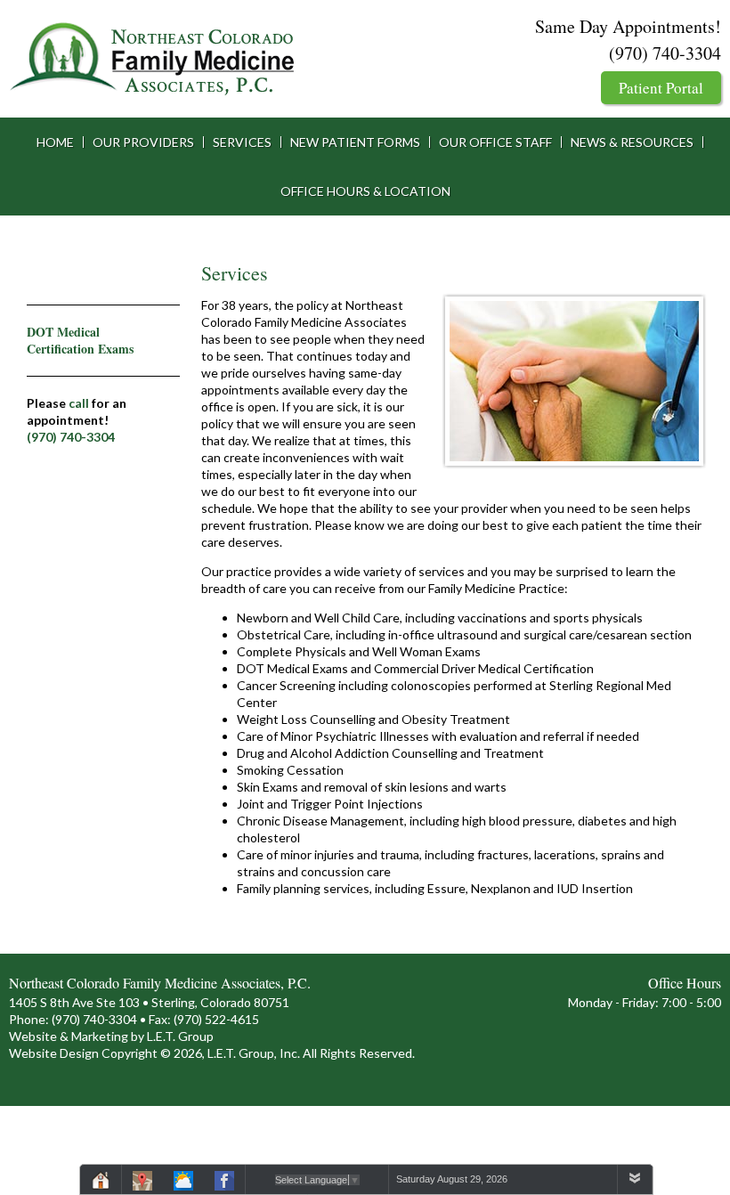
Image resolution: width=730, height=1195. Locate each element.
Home (55, 142)
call (79, 403)
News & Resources (632, 142)
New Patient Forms (355, 142)
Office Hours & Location (365, 191)
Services (242, 142)
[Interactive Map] (142, 1183)
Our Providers (143, 142)
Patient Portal (661, 87)
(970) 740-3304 (665, 53)
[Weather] (183, 1183)
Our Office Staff (495, 142)
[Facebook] (224, 1183)
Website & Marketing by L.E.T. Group (111, 1036)
